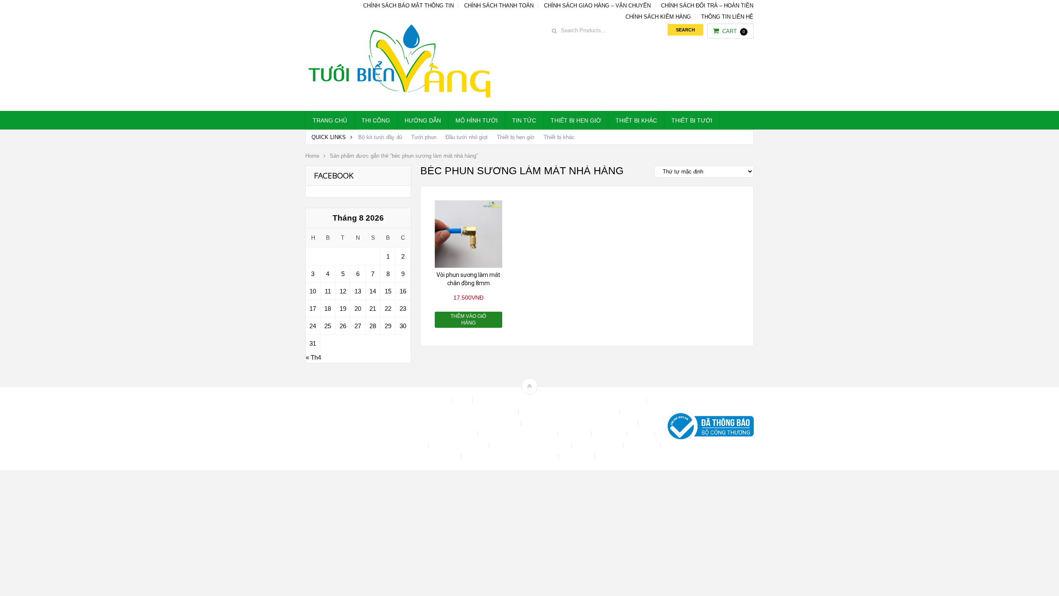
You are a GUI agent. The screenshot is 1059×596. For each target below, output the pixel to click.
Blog (463, 400)
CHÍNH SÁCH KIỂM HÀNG (658, 16)
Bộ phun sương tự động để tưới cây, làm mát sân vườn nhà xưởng (560, 400)
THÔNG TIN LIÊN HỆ (727, 16)
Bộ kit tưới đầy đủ (380, 137)
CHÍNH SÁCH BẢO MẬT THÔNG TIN (408, 5)
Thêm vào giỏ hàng (468, 319)
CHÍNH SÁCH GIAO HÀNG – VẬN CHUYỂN (597, 5)
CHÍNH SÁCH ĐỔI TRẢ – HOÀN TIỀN (707, 5)
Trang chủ (330, 120)
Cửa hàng (575, 434)
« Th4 (313, 357)
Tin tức (524, 120)
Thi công (376, 120)
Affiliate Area (432, 400)
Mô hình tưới (476, 120)
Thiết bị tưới (691, 120)
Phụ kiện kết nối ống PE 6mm (531, 445)
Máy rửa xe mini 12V (459, 445)
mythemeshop (348, 428)
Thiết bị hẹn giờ (576, 120)
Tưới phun (423, 137)
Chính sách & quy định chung (478, 411)
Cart (733, 31)
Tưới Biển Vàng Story (627, 456)
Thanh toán (642, 445)
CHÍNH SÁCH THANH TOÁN (499, 5)
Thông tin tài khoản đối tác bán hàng (510, 456)
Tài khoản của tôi (598, 445)
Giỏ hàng (413, 445)
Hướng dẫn (423, 120)
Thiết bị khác (636, 120)
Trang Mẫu (577, 456)
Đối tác (641, 434)
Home (312, 156)
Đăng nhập (610, 434)
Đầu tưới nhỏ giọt (467, 137)
